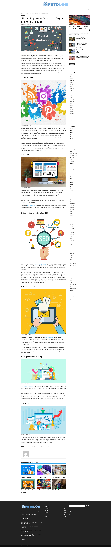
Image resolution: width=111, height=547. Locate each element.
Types (71, 286)
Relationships (73, 246)
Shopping (72, 253)
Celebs (71, 109)
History (71, 184)
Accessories (72, 67)
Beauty (71, 82)
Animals (71, 74)
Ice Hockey (72, 192)
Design (71, 132)
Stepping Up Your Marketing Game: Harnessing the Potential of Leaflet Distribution (28, 491)
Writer (71, 299)
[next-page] (24, 495)
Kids (71, 199)
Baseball (71, 78)
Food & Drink (72, 163)
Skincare (71, 259)
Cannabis (72, 101)
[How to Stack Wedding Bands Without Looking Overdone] (72, 58)
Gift (70, 176)
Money (71, 215)
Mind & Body (72, 211)
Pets (71, 238)
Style (61, 10)
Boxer (71, 92)
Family (71, 147)
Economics (72, 138)
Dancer (71, 128)
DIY (70, 134)
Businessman (73, 97)
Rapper (71, 244)
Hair (71, 180)
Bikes (71, 86)
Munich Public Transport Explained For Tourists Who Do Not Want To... (82, 51)
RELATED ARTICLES (26, 462)
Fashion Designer (73, 153)
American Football (74, 72)
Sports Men (72, 271)
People (71, 236)
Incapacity (72, 194)
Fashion (71, 151)
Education (72, 140)
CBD (71, 107)
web (71, 294)
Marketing (26, 13)
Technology (67, 10)
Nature (71, 226)
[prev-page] (22, 495)
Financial (72, 161)
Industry (71, 196)
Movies (71, 219)
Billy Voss (24, 24)
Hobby (71, 186)
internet (38, 446)
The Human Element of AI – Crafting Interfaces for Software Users (82, 44)
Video (71, 292)
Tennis (71, 276)
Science (71, 249)
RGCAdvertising (31, 205)
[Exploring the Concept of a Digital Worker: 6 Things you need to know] (28, 470)
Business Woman (73, 95)
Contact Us (75, 10)
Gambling (72, 169)
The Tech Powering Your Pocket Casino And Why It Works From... (78, 27)
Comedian (72, 113)
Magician (72, 207)
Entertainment (42, 10)
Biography (72, 88)
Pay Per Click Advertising (27, 386)
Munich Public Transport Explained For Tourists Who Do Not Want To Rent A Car (31, 535)
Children (71, 111)
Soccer (71, 261)
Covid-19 (71, 120)
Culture (71, 124)
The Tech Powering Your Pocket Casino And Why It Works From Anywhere (31, 523)
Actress (71, 70)
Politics (71, 242)
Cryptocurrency (73, 122)
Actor (71, 69)
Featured (72, 157)
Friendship (72, 165)
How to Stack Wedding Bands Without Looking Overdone (30, 539)
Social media (72, 267)
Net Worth (55, 10)
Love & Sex (72, 205)
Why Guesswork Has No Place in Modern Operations (29, 527)
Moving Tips (72, 221)
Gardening (72, 174)
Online (47, 446)
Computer (72, 117)
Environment (72, 144)
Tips (71, 278)
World (71, 297)
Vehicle (71, 290)
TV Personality (73, 284)
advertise (26, 446)
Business (34, 10)
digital (34, 446)
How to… (71, 190)
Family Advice (73, 149)
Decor (71, 130)
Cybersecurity (73, 126)
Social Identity (73, 263)
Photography (72, 240)
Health (71, 182)
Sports (71, 269)
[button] (88, 10)
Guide (71, 178)
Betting (71, 84)
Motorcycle (72, 217)
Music (71, 222)
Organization (72, 232)
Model (71, 213)
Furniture (72, 167)
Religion (71, 247)
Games (49, 10)
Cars (71, 103)
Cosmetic (72, 119)
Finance (71, 159)
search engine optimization (40, 264)
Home (29, 10)
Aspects (30, 446)
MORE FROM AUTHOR (36, 462)
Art (70, 76)
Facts (71, 145)
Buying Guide (73, 99)
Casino (71, 105)
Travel (81, 10)
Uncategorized (73, 288)
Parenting (72, 234)
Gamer (71, 170)
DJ (70, 136)
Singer (71, 255)
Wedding (72, 296)
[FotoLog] (55, 4)
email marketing (49, 337)
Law (70, 201)
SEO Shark (43, 150)
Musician (72, 224)
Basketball (72, 80)
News (71, 230)
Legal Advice (72, 203)
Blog (71, 90)
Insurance (72, 197)
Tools (71, 280)
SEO (70, 251)
